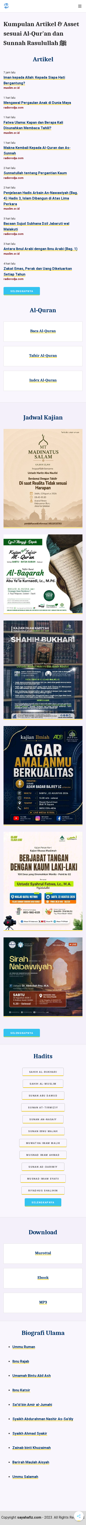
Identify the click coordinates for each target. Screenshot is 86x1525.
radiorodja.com (13, 107)
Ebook (43, 1277)
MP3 (43, 1302)
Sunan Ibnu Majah (43, 1131)
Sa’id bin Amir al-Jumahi (32, 1405)
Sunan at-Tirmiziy (43, 1107)
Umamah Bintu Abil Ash (31, 1376)
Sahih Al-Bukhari (43, 1072)
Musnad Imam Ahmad (43, 1155)
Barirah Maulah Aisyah (30, 1462)
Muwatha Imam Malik (43, 1143)
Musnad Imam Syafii (43, 1178)
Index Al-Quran (43, 380)
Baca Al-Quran (43, 331)
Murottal (43, 1253)
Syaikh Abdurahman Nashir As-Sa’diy (42, 1419)
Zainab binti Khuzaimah (31, 1448)
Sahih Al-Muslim (43, 1083)
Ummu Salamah (25, 1477)
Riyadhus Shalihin (43, 1190)
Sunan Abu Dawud (43, 1095)
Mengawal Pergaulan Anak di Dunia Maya (37, 103)
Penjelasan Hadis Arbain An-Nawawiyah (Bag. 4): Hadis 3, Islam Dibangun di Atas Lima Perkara (41, 198)
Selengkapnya (21, 291)
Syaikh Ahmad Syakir (29, 1433)
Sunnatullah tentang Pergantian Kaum (35, 173)
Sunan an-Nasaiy (43, 1119)
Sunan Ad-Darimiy (43, 1167)
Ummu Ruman (23, 1347)
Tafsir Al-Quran (43, 355)
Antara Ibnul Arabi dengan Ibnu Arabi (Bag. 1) (40, 249)
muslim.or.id (11, 87)
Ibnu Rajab (20, 1361)
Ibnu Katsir (21, 1390)
